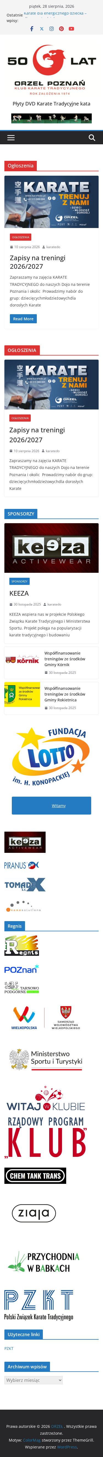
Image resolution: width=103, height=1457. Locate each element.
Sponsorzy (19, 581)
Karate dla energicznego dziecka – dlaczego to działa (55, 17)
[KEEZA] (51, 548)
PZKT (8, 1348)
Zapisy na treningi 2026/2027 (37, 262)
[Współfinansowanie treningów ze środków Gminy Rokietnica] (22, 698)
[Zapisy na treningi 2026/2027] (51, 202)
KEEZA (19, 593)
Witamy (59, 805)
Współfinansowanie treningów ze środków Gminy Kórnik (64, 658)
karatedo (53, 247)
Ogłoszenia (20, 237)
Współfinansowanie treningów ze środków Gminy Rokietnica (64, 694)
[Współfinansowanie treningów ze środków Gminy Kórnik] (22, 663)
